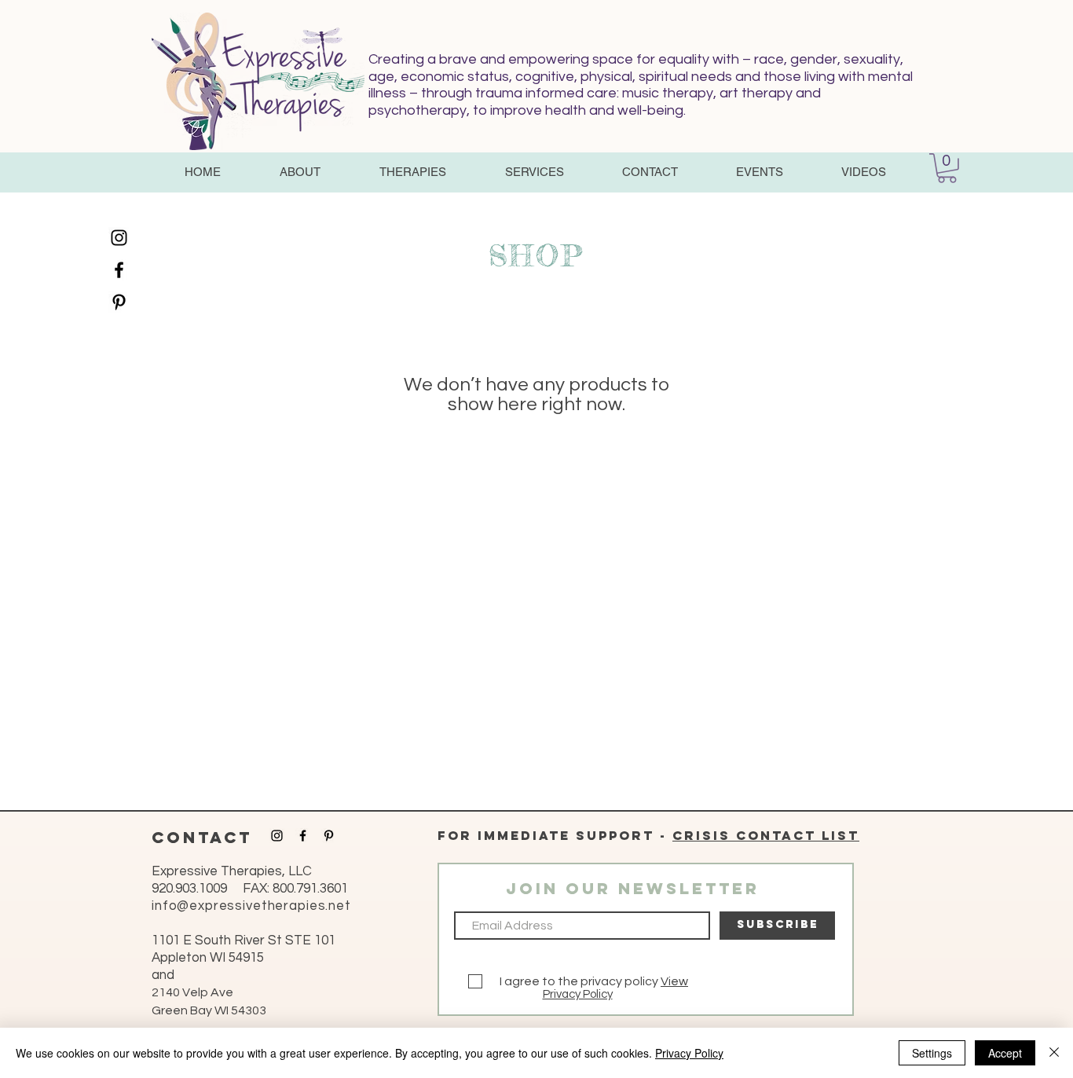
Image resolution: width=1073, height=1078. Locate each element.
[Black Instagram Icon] (119, 237)
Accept (1005, 1053)
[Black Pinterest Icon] (119, 302)
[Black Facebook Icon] (119, 269)
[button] (300, 172)
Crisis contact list (765, 835)
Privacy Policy (578, 994)
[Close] (1054, 1052)
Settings (932, 1053)
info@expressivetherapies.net (251, 906)
